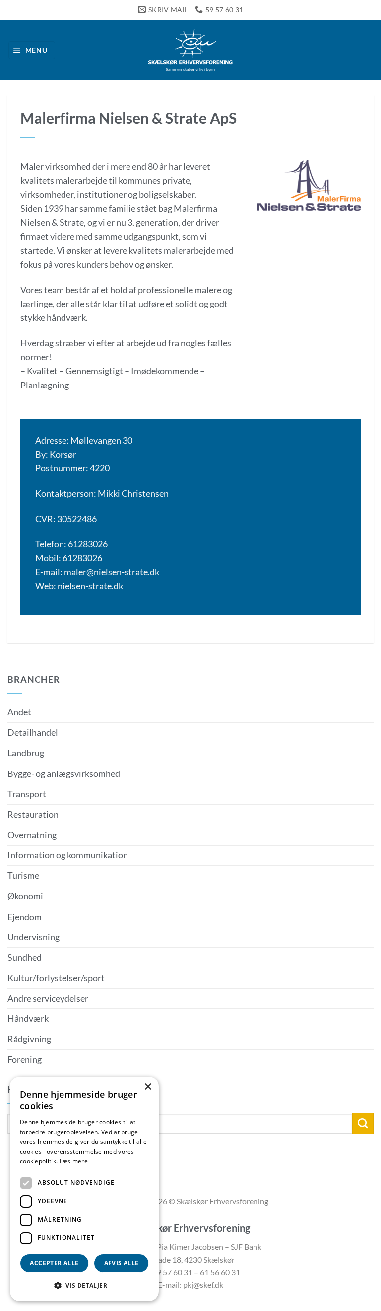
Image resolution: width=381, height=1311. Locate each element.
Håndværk (28, 1018)
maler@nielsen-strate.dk (111, 572)
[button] (32, 50)
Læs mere (74, 1161)
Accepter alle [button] (54, 1263)
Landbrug (25, 753)
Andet (19, 712)
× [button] (147, 1087)
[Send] (363, 1123)
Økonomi (25, 896)
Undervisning (33, 937)
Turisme (23, 875)
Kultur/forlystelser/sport (56, 978)
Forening (24, 1059)
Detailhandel (32, 732)
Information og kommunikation (67, 855)
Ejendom (24, 917)
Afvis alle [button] (121, 1263)
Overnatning (32, 835)
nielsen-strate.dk (90, 586)
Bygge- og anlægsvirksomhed (63, 774)
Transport (26, 794)
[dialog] (84, 1189)
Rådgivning (29, 1039)
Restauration (33, 814)
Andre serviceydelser (47, 998)
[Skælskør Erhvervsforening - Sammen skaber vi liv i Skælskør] (190, 50)
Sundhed (24, 957)
